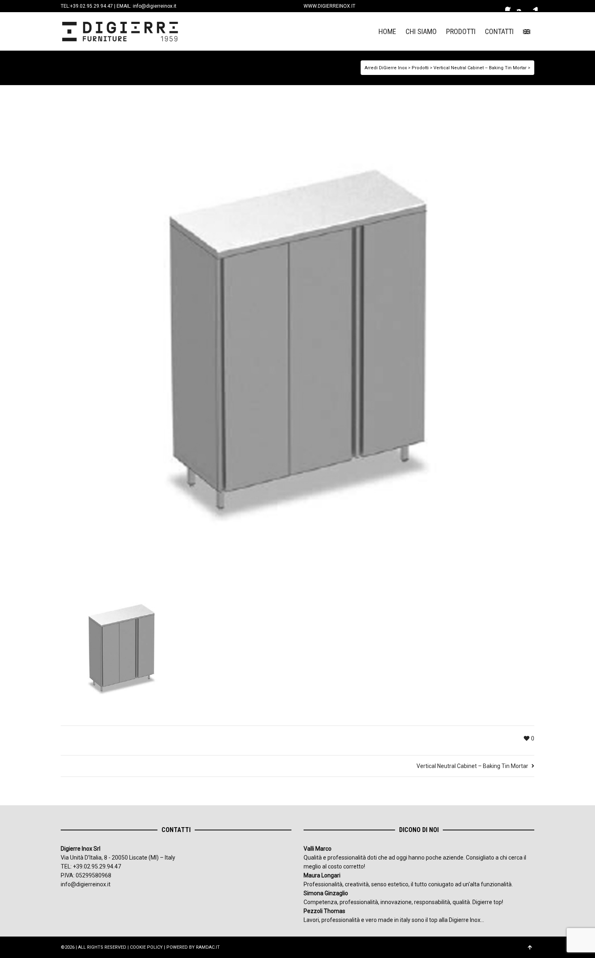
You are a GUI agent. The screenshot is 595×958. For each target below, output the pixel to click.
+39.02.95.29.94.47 (91, 6)
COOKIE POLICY (146, 947)
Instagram (522, 6)
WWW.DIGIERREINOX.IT (329, 6)
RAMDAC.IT (208, 947)
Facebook (510, 6)
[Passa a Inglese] (526, 31)
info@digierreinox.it (154, 6)
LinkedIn (533, 6)
